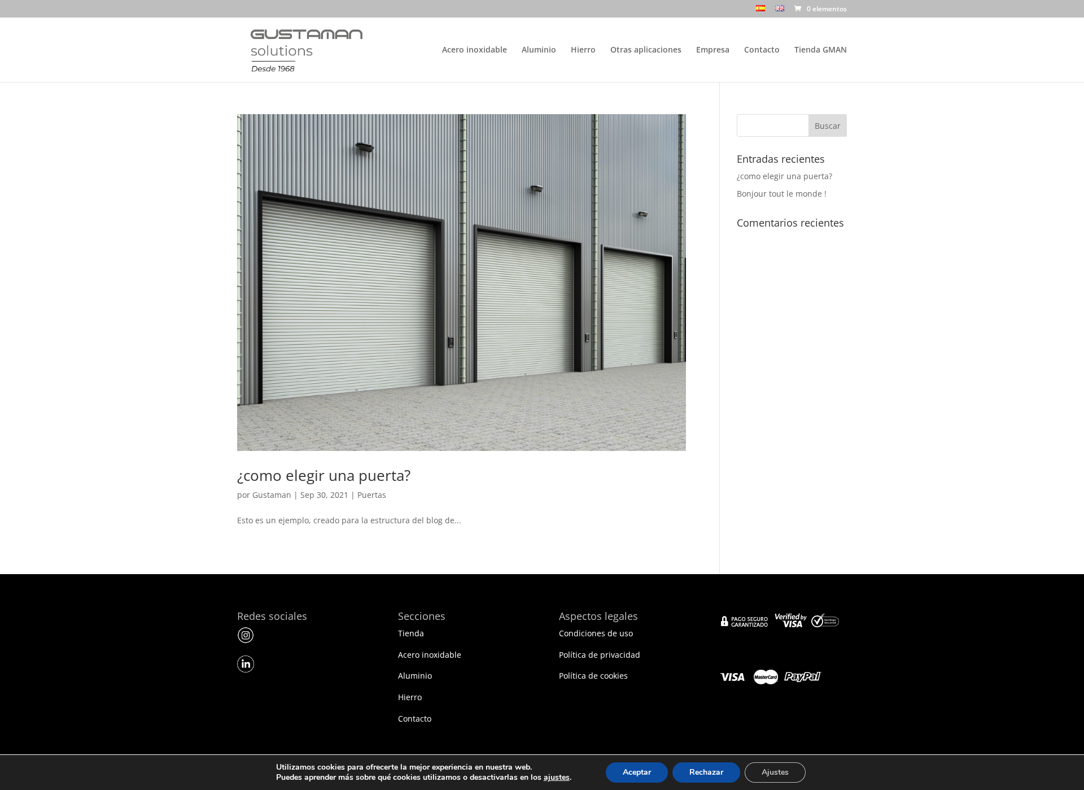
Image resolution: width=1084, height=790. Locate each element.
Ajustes (775, 772)
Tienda (411, 633)
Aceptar (637, 772)
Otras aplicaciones (645, 50)
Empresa (712, 50)
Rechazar (706, 772)
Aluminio (539, 50)
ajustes (557, 777)
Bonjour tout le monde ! (782, 193)
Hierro (583, 50)
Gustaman (271, 494)
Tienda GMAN (820, 50)
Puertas (371, 494)
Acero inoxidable (474, 50)
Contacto (762, 50)
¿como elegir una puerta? (323, 475)
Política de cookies (593, 675)
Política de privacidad (599, 654)
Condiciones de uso (596, 633)
